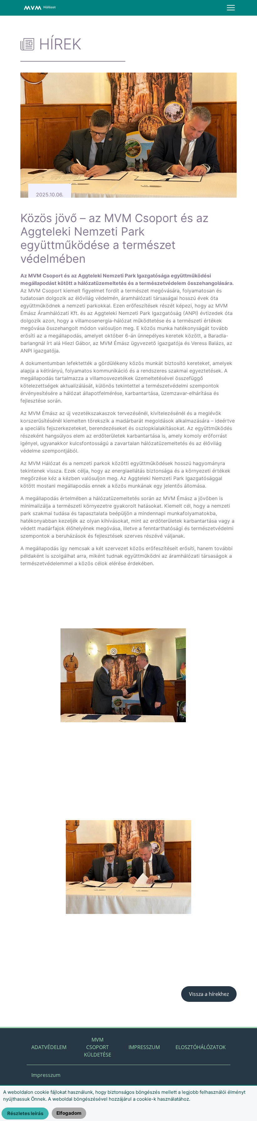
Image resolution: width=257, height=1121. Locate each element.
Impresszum (144, 1047)
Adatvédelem (48, 1047)
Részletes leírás (25, 1113)
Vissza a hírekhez (209, 994)
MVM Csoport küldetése (97, 1047)
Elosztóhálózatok (201, 1047)
